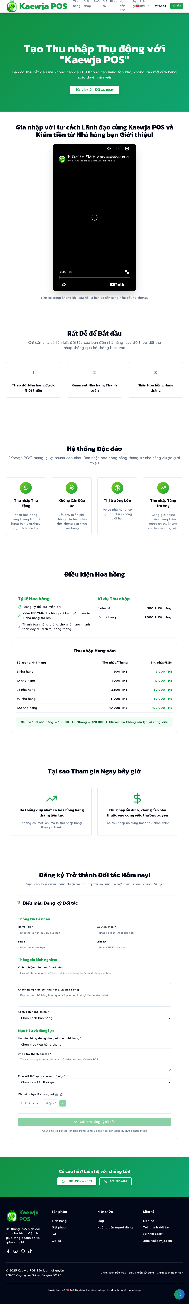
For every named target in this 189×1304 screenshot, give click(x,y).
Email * (22, 942)
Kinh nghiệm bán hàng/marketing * (42, 967)
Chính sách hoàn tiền (170, 1273)
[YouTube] (15, 1251)
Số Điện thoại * (106, 927)
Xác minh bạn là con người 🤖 (38, 1094)
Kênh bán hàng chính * (33, 1012)
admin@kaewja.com (157, 1241)
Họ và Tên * (25, 927)
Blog (100, 1221)
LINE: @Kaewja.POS (80, 1181)
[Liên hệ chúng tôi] (179, 1294)
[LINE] (23, 1251)
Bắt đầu (177, 6)
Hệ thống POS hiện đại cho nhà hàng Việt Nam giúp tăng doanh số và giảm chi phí (23, 1236)
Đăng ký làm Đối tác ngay (95, 90)
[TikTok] (30, 1251)
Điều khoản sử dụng (141, 1273)
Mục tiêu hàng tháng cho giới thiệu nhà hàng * (49, 1038)
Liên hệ (148, 1221)
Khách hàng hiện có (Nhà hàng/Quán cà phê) (48, 990)
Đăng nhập (160, 6)
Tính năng (59, 1221)
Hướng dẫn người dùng (115, 1227)
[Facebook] (8, 1251)
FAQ (54, 1234)
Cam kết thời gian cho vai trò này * (41, 1076)
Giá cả (56, 1241)
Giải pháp (59, 1227)
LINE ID (101, 942)
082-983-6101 (118, 1181)
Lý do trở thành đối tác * (34, 1054)
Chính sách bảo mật (113, 1273)
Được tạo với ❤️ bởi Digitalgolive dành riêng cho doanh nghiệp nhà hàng (94, 1290)
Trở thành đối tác (156, 1227)
